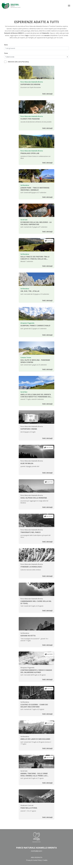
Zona (6, 53)
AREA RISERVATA (36, 857)
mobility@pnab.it (36, 851)
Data (6, 45)
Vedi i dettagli (47, 94)
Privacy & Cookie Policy (33, 860)
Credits (45, 860)
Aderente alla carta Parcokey (18, 62)
